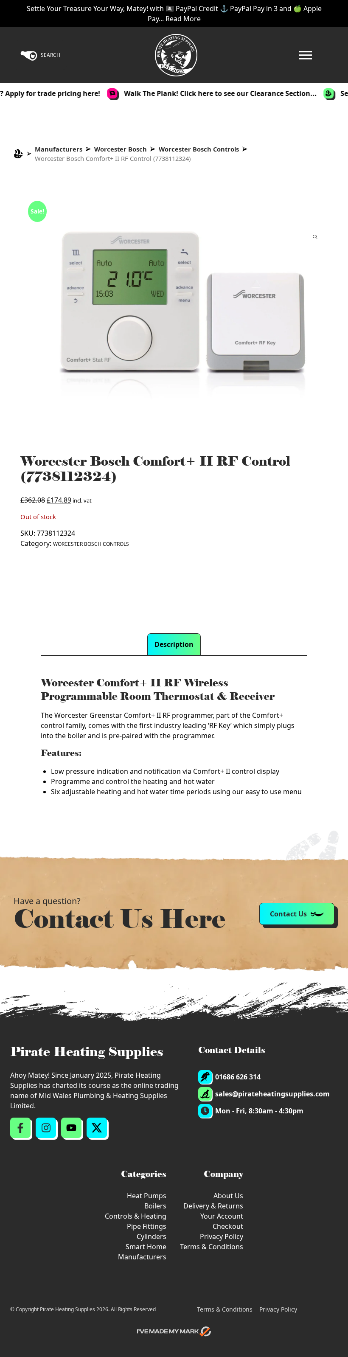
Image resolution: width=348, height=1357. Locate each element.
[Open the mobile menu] (305, 55)
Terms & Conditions (211, 1246)
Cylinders (151, 1236)
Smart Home (146, 1246)
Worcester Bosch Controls (199, 149)
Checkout (228, 1226)
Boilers (155, 1206)
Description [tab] (174, 644)
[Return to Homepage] (176, 55)
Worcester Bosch (120, 149)
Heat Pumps (146, 1195)
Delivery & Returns (213, 1206)
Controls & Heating (135, 1216)
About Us (228, 1195)
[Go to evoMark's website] (174, 1331)
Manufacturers (58, 149)
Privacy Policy (221, 1236)
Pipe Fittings (146, 1226)
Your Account (221, 1216)
